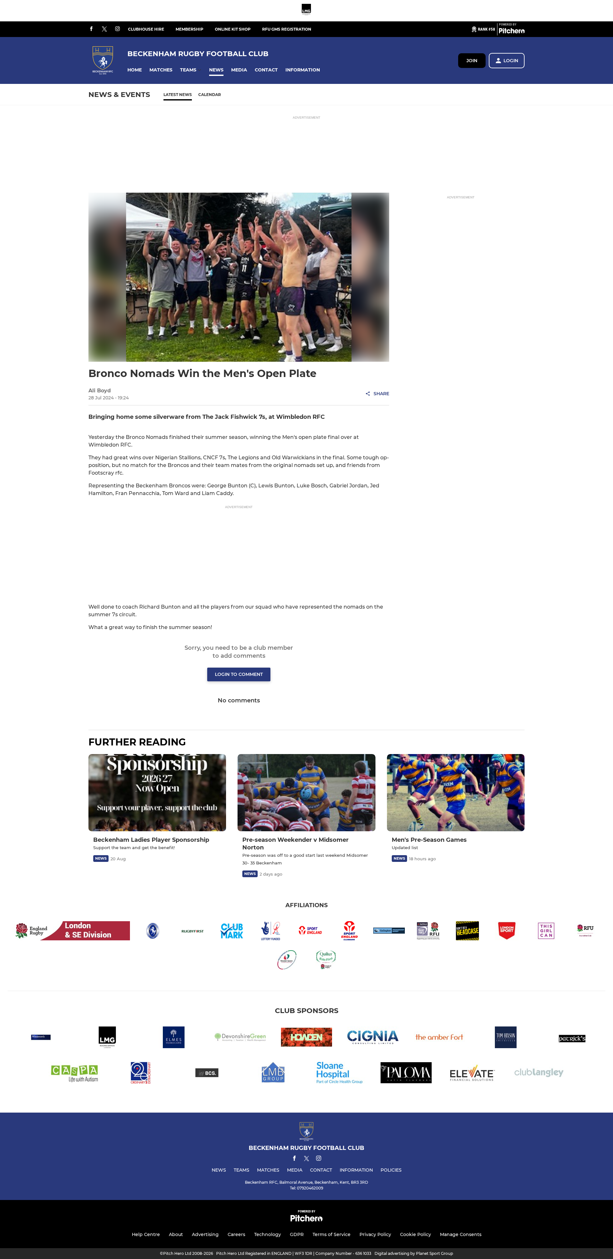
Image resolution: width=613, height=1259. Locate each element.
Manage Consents (460, 1234)
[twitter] (104, 29)
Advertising (205, 1234)
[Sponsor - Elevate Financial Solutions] (472, 1074)
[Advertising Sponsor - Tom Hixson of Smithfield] (505, 1038)
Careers (236, 1234)
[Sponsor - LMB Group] (273, 1074)
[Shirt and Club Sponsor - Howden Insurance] (306, 1038)
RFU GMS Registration (286, 29)
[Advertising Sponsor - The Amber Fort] (439, 1038)
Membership (189, 29)
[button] (135, 70)
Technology (267, 1234)
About (176, 1234)
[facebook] (91, 29)
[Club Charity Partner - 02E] (140, 1074)
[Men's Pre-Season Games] (456, 793)
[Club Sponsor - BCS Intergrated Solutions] (206, 1074)
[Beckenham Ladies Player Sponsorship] (157, 793)
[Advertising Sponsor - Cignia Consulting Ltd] (372, 1038)
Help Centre (146, 1234)
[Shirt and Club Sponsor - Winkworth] (40, 1038)
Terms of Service (332, 1234)
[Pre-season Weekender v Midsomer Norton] (306, 793)
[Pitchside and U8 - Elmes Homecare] (173, 1038)
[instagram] (117, 29)
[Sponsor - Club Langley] (538, 1074)
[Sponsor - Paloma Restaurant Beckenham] (406, 1074)
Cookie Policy (415, 1234)
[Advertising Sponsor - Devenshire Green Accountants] (240, 1038)
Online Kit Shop (233, 29)
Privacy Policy (375, 1234)
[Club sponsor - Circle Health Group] (339, 1074)
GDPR (297, 1234)
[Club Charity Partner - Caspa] (74, 1074)
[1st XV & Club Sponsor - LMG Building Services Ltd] (306, 11)
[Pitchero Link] (512, 32)
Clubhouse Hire (146, 29)
